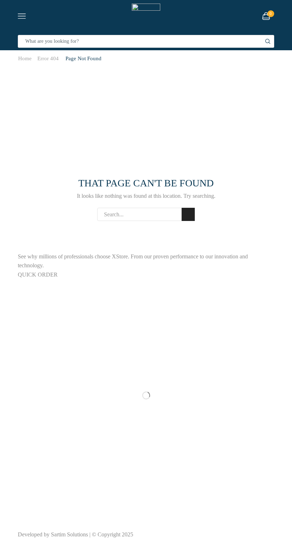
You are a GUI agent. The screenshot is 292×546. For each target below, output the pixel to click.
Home (25, 58)
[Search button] (268, 41)
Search (188, 214)
